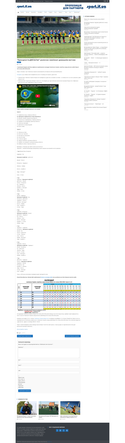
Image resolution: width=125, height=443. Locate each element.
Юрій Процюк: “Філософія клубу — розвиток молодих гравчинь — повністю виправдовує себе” (96, 54)
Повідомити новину (49, 1)
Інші (70, 12)
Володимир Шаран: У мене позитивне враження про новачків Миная (26, 416)
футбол (23, 332)
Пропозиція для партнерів (38, 1)
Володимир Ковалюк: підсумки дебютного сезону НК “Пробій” (96, 23)
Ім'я (19, 360)
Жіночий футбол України (22, 329)
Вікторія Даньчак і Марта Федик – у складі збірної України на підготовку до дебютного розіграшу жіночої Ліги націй (95, 48)
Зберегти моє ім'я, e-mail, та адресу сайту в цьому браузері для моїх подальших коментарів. (21, 382)
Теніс (66, 12)
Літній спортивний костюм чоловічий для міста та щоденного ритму (96, 43)
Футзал (27, 12)
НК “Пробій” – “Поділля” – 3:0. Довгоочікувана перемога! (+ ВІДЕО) (94, 95)
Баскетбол (33, 12)
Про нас (30, 1)
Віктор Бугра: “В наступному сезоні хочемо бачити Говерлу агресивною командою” (96, 32)
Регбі (45, 12)
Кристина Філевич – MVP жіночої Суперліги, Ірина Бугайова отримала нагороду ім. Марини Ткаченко (96, 67)
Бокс (55, 12)
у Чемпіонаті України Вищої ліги (41, 318)
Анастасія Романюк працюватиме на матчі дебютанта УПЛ (73, 336)
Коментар (20, 347)
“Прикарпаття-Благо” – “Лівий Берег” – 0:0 (94, 104)
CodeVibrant (49, 441)
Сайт (19, 370)
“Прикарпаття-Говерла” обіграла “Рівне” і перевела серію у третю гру (96, 77)
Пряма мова (76, 12)
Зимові (60, 12)
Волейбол (40, 12)
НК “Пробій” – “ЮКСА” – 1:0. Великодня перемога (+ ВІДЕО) (96, 58)
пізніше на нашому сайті (46, 277)
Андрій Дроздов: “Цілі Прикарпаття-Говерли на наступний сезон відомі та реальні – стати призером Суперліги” (95, 38)
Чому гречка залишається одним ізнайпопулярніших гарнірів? (92, 28)
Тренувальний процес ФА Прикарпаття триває (48, 416)
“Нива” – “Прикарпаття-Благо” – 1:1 (92, 62)
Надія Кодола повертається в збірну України (26, 336)
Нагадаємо (19, 74)
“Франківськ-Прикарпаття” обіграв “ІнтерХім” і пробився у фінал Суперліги (95, 99)
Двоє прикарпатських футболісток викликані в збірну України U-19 (68, 416)
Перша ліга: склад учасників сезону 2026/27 (94, 19)
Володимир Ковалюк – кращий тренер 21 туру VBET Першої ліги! (95, 86)
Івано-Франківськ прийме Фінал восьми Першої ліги (95, 108)
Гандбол (50, 12)
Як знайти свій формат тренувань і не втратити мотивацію (95, 82)
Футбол (22, 12)
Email (19, 365)
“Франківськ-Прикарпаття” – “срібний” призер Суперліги (95, 72)
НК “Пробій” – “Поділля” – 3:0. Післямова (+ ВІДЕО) (95, 91)
